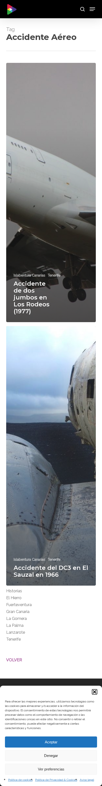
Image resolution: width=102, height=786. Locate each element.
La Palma (15, 625)
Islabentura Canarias (29, 275)
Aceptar (51, 742)
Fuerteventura (19, 604)
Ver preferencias (51, 769)
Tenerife (54, 275)
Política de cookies (20, 780)
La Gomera (16, 618)
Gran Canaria (17, 611)
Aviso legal (87, 780)
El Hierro (14, 597)
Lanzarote (15, 632)
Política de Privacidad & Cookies (56, 780)
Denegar (51, 755)
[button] (94, 691)
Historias (14, 591)
